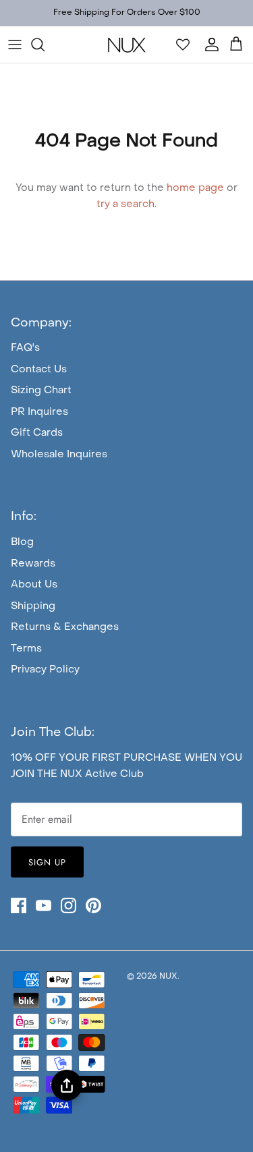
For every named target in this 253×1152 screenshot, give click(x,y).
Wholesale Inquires (59, 454)
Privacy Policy (45, 669)
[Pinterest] (93, 905)
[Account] (208, 44)
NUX (168, 977)
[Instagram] (68, 905)
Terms (26, 649)
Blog (22, 542)
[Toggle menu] (15, 44)
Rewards (33, 564)
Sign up (47, 862)
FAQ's (25, 348)
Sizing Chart (41, 390)
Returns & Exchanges (65, 627)
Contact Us (39, 369)
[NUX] (126, 44)
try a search (125, 204)
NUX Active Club (102, 774)
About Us (34, 584)
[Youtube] (43, 905)
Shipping (33, 606)
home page (195, 188)
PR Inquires (39, 412)
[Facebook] (18, 905)
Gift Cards (37, 433)
